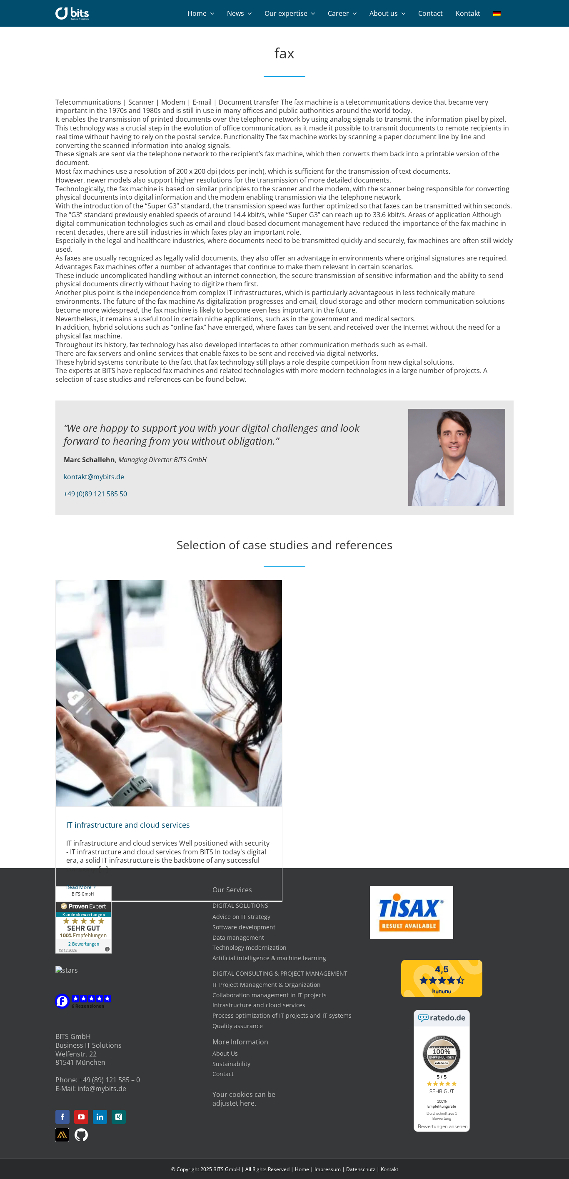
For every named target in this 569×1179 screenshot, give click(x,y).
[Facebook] (62, 1117)
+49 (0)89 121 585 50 (95, 493)
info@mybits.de (101, 1088)
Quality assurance (237, 1026)
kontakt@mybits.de (94, 476)
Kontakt (389, 1169)
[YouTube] (81, 1117)
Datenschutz (360, 1169)
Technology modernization (249, 947)
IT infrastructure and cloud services (159, 693)
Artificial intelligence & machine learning (269, 958)
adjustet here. (234, 1103)
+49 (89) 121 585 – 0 (109, 1079)
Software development (243, 927)
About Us (225, 1053)
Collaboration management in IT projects (269, 995)
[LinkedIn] (100, 1117)
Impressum (327, 1169)
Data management (238, 937)
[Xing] (119, 1117)
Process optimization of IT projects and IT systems (282, 1015)
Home (302, 1169)
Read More (79, 887)
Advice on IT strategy (241, 917)
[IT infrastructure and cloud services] (169, 693)
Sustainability (231, 1064)
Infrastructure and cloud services (258, 1005)
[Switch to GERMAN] (497, 13)
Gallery (178, 693)
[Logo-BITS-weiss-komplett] (72, 10)
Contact (223, 1074)
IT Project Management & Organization (266, 985)
